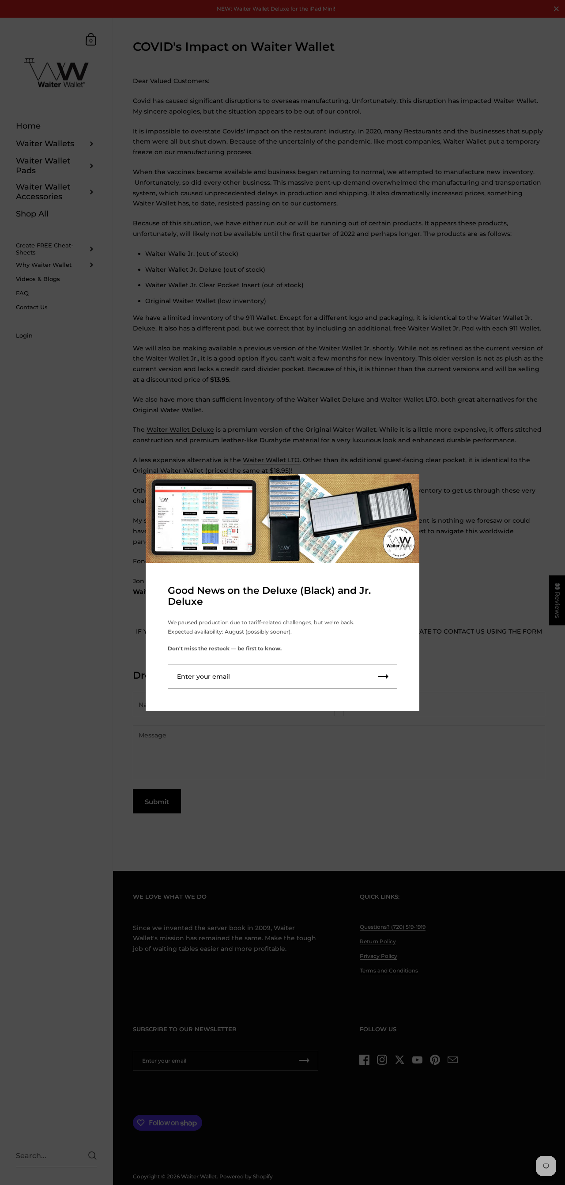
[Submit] (383, 677)
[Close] (406, 488)
